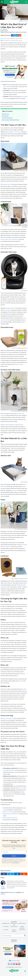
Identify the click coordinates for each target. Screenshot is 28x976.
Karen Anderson (23, 32)
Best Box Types (5, 114)
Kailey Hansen (3, 887)
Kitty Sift (6, 352)
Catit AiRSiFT (21, 244)
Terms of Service (14, 926)
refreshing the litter (9, 308)
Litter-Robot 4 (7, 310)
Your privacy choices (15, 960)
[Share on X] (15, 35)
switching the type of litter (11, 817)
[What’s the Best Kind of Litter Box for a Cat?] (14, 12)
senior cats (3, 642)
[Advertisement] (14, 71)
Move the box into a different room (11, 813)
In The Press (6, 926)
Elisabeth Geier (11, 32)
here (21, 38)
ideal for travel (18, 364)
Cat (1, 29)
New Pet (5, 29)
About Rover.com (6, 923)
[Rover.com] (14, 2)
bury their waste (22, 788)
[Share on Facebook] (12, 35)
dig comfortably (7, 86)
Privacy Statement (15, 862)
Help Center (14, 941)
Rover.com (11, 967)
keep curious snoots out (7, 718)
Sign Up (14, 856)
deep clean (20, 681)
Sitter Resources (22, 923)
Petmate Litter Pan (7, 184)
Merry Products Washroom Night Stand (12, 424)
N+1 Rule (24, 689)
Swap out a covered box (8, 811)
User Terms (6, 929)
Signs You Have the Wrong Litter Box (10, 119)
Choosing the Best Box (7, 117)
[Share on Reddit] (20, 35)
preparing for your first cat (14, 131)
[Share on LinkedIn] (17, 35)
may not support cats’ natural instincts (9, 239)
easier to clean (15, 490)
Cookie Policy (22, 929)
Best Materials (5, 115)
